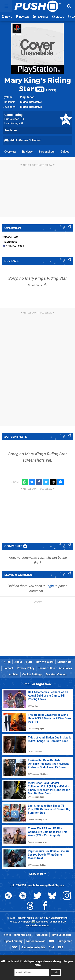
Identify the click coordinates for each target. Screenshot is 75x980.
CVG (51, 947)
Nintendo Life (22, 934)
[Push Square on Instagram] (66, 896)
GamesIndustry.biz (33, 947)
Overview (10, 151)
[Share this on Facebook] (39, 482)
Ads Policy (65, 668)
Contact (8, 668)
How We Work (45, 662)
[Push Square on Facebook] (44, 906)
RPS (60, 947)
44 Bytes (26, 921)
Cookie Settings (32, 674)
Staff (29, 662)
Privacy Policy (25, 668)
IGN (51, 941)
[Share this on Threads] (53, 482)
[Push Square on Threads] (30, 906)
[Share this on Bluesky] (32, 482)
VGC (15, 947)
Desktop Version (56, 674)
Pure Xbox (41, 934)
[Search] (69, 6)
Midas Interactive (31, 102)
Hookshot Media (25, 917)
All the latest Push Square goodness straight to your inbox (37, 963)
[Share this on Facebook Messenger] (60, 482)
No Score (11, 130)
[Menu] (6, 6)
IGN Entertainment (56, 917)
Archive (13, 674)
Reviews (27, 151)
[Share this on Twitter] (46, 482)
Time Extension (61, 934)
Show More (36, 873)
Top (8, 662)
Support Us (64, 662)
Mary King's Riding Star (37, 84)
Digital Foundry (13, 941)
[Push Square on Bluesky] (52, 896)
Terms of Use (46, 668)
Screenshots (46, 151)
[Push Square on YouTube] (22, 896)
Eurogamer (65, 941)
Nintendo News (35, 941)
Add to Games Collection (25, 140)
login (50, 586)
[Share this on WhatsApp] (25, 482)
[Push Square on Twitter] (37, 896)
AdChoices (42, 921)
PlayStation (27, 97)
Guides (65, 151)
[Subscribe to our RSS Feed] (8, 896)
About (18, 662)
